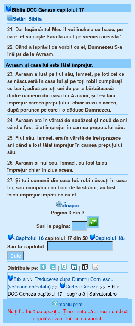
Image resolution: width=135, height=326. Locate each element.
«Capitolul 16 (28, 237)
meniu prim (70, 304)
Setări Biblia (27, 18)
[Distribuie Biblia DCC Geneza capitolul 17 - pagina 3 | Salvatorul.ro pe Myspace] (85, 267)
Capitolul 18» (110, 237)
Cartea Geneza (82, 286)
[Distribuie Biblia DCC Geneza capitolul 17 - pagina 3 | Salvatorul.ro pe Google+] (64, 267)
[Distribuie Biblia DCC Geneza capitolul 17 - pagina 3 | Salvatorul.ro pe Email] (95, 267)
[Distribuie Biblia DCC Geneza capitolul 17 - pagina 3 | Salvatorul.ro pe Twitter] (53, 267)
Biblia (20, 278)
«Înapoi (70, 205)
